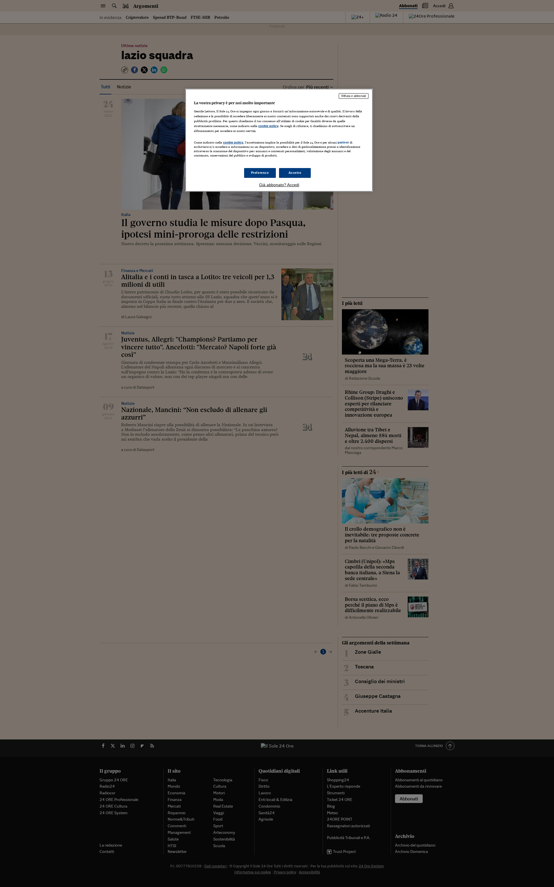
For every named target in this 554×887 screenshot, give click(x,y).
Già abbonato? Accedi (279, 184)
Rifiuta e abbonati (353, 96)
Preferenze (260, 172)
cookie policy (268, 126)
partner (343, 142)
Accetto (295, 172)
